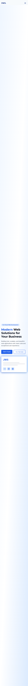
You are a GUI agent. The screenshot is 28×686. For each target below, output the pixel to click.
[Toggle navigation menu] (25, 3)
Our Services (19, 352)
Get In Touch (6, 351)
